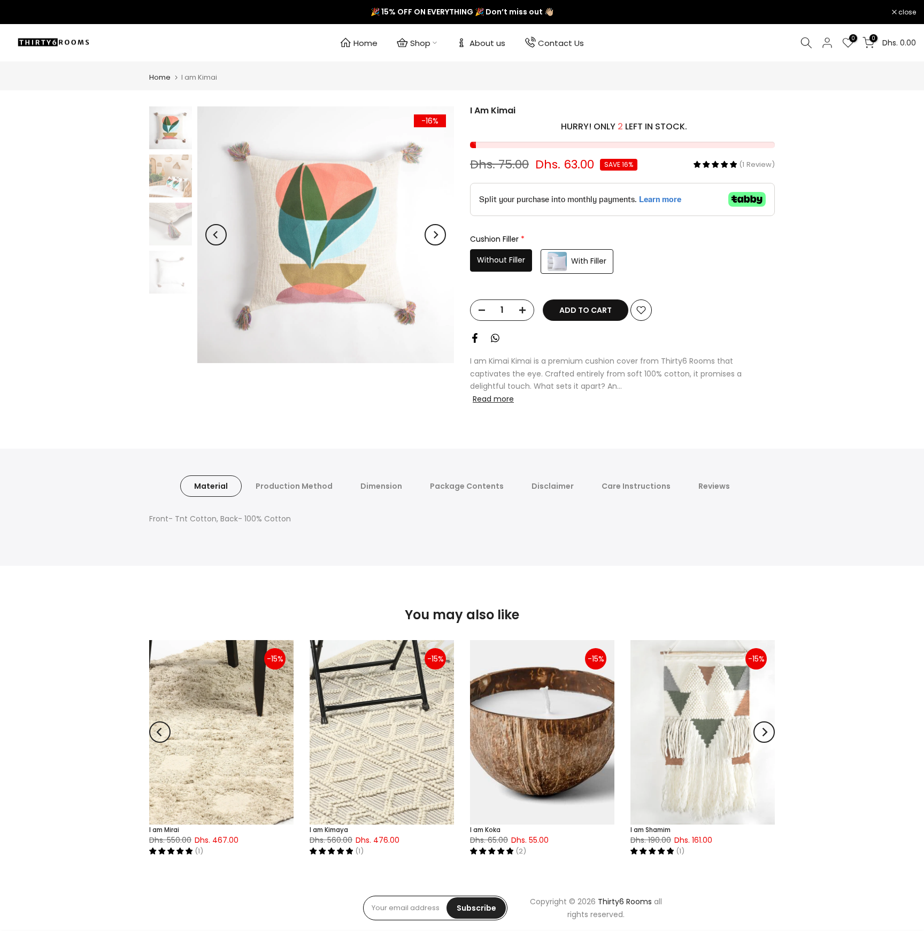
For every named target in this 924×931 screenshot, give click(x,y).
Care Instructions (636, 486)
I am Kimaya (329, 830)
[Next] (435, 234)
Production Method (294, 486)
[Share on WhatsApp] (495, 338)
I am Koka (485, 830)
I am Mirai (164, 830)
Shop (420, 43)
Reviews (714, 486)
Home (365, 43)
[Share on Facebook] (475, 338)
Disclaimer (553, 486)
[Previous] (216, 234)
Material (211, 486)
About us (487, 43)
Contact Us (561, 43)
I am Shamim (650, 830)
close (22, 12)
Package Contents (467, 486)
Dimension (381, 486)
